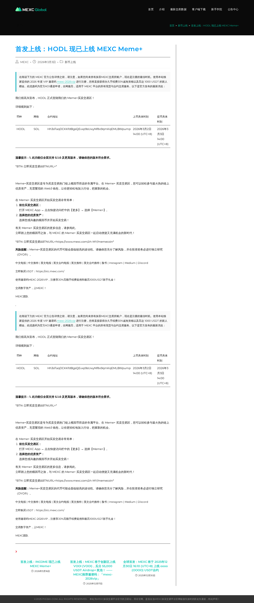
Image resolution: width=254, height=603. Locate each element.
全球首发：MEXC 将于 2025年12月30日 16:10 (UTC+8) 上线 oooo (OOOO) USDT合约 (145, 566)
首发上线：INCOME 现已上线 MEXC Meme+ (40, 564)
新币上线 (70, 62)
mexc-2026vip (66, 81)
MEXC (24, 62)
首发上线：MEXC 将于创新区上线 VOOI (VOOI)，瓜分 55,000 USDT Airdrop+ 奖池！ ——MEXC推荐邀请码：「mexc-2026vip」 (92, 570)
